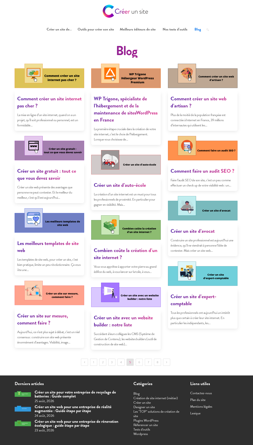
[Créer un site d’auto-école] (126, 164)
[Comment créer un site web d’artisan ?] (203, 78)
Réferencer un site (145, 424)
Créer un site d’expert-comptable (193, 300)
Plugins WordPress (146, 420)
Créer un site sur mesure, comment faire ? (42, 319)
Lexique (195, 413)
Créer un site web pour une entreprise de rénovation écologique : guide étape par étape (76, 423)
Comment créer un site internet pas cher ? (49, 102)
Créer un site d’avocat (193, 231)
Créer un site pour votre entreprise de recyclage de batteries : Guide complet (75, 394)
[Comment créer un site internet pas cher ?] (49, 78)
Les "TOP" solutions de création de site (156, 413)
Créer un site (142, 402)
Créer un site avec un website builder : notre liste (123, 321)
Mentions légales (201, 406)
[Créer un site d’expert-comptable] (203, 275)
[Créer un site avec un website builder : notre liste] (126, 297)
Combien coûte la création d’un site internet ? (125, 254)
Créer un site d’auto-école (120, 185)
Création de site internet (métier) (155, 398)
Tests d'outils (141, 429)
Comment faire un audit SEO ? (202, 171)
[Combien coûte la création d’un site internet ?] (126, 229)
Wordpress (140, 433)
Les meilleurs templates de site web (48, 246)
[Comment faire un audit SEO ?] (203, 150)
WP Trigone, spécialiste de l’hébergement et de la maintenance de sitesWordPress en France (126, 109)
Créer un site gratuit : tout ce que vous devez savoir (46, 174)
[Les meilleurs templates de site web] (49, 222)
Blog (136, 393)
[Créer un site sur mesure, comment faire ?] (49, 295)
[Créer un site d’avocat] (203, 210)
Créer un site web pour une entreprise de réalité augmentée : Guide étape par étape (73, 409)
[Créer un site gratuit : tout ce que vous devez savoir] (49, 150)
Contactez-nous (201, 393)
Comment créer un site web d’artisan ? (198, 102)
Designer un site (144, 407)
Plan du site (197, 400)
